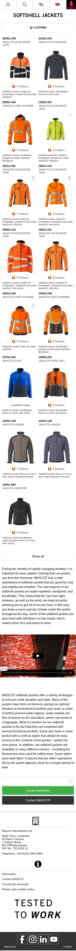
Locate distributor (38, 790)
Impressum (10, 946)
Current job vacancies (15, 884)
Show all (38, 556)
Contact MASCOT (38, 800)
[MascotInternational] (54, 939)
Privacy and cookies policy (18, 889)
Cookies (67, 946)
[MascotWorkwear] (22, 939)
